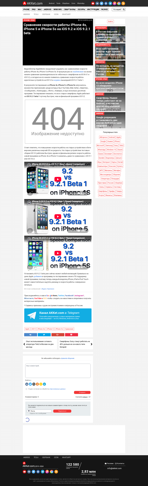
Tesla (58, 3)
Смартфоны (69, 9)
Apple (27, 329)
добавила (38, 276)
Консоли (112, 166)
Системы (117, 187)
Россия (110, 183)
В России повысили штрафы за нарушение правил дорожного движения (108, 35)
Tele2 (121, 145)
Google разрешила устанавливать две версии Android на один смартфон (109, 121)
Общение (116, 174)
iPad (34, 9)
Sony (116, 145)
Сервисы (109, 187)
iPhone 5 (50, 329)
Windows (58, 9)
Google (103, 141)
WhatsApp (80, 3)
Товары (119, 191)
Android (51, 3)
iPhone (26, 9)
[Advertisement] (74, 439)
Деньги (118, 158)
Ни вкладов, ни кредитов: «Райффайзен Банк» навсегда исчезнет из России (110, 70)
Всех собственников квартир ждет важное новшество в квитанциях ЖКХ (110, 52)
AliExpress (103, 137)
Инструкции (93, 9)
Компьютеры (102, 166)
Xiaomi (120, 150)
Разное (104, 9)
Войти (110, 21)
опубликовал (78, 72)
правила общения (67, 358)
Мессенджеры (105, 174)
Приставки (102, 183)
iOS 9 (33, 329)
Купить (120, 166)
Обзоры (81, 9)
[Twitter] (30, 384)
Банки (101, 154)
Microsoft (100, 145)
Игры (99, 162)
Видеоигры (110, 158)
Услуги (101, 195)
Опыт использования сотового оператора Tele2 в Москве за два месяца (39, 344)
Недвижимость (103, 45)
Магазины (108, 170)
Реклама (109, 463)
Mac (40, 9)
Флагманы (118, 195)
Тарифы (112, 191)
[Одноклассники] (37, 384)
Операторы (105, 179)
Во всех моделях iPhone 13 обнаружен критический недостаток (110, 86)
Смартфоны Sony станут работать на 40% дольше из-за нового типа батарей (75, 344)
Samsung (109, 145)
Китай (120, 162)
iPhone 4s (41, 329)
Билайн (101, 158)
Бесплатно (118, 154)
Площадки (115, 179)
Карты (114, 162)
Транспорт (101, 28)
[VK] (26, 384)
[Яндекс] (40, 384)
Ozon (73, 3)
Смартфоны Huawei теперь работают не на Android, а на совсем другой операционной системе (108, 103)
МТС (101, 170)
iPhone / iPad (29, 20)
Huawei (110, 141)
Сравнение (69, 329)
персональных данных (57, 389)
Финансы (100, 62)
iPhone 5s (59, 329)
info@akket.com (114, 468)
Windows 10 (111, 150)
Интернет (106, 162)
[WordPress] (44, 384)
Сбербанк (65, 3)
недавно (57, 80)
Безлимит (108, 154)
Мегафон (117, 170)
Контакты (120, 463)
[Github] (33, 384)
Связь (101, 187)
